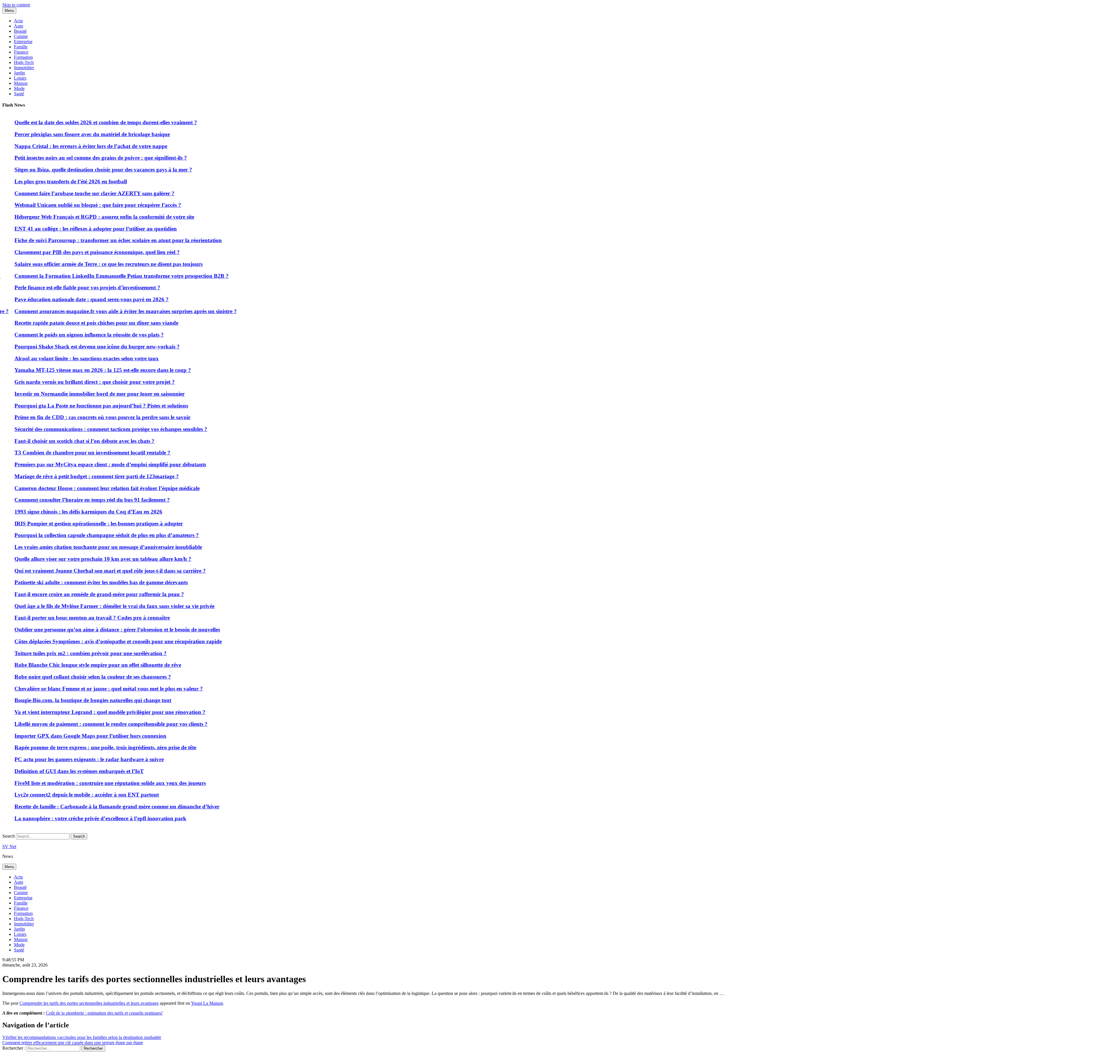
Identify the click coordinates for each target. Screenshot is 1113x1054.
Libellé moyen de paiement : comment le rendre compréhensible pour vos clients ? (311, 724)
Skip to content (16, 4)
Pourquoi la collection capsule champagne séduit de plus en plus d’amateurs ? (307, 535)
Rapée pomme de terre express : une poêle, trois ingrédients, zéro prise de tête (306, 747)
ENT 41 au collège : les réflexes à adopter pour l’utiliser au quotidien (296, 229)
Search (8, 836)
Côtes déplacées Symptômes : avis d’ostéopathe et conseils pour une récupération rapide (318, 641)
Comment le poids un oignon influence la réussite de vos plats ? (289, 335)
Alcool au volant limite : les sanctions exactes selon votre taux (287, 358)
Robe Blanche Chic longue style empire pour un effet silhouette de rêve (298, 665)
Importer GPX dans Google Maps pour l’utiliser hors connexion (291, 736)
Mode (19, 88)
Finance (21, 52)
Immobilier (24, 67)
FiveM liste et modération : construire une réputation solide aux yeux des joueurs (310, 783)
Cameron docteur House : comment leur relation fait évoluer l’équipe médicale (307, 488)
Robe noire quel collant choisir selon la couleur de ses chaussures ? (293, 677)
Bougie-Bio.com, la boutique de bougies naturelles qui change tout (293, 700)
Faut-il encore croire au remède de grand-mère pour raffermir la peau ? (299, 594)
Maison (21, 83)
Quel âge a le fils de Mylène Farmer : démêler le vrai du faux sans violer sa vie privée (315, 606)
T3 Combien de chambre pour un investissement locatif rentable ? (293, 453)
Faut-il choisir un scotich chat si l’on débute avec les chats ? (285, 441)
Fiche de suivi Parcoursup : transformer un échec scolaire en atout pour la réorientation (318, 240)
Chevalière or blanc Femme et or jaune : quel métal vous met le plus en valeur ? (309, 689)
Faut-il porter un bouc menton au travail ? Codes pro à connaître (292, 618)
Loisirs (20, 78)
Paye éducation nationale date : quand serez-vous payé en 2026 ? (292, 299)
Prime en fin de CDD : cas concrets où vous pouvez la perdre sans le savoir (303, 417)
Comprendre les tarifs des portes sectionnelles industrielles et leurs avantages (89, 1003)
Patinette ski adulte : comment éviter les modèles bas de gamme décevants (301, 582)
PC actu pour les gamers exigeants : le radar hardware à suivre (289, 759)
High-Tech (24, 62)
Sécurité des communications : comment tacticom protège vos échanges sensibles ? (311, 429)
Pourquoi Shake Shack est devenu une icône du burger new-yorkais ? (297, 347)
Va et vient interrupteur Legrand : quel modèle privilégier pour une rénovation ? (310, 712)
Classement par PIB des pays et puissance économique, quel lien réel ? (297, 252)
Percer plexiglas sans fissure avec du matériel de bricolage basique (292, 134)
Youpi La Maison (207, 1003)
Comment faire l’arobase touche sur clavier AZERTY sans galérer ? (295, 193)
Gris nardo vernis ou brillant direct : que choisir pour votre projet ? (295, 382)
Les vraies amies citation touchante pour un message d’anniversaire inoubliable (308, 547)
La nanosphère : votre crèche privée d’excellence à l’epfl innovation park (301, 818)
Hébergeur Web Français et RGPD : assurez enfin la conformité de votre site (304, 217)
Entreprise (23, 41)
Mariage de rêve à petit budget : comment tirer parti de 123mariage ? (297, 476)
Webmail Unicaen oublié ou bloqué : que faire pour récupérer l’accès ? (298, 205)
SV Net (9, 846)
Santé (19, 93)
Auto (18, 25)
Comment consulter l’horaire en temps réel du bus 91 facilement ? (292, 500)
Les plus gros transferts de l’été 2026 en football (271, 181)
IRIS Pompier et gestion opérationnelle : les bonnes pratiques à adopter (299, 523)
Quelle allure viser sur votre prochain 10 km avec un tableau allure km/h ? (303, 559)
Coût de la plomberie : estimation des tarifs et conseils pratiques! (104, 1013)
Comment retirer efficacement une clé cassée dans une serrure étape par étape (72, 1042)
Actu (18, 20)
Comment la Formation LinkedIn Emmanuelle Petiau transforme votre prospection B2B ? (322, 276)
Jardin (19, 72)
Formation (23, 57)
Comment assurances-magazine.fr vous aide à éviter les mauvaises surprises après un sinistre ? (326, 311)
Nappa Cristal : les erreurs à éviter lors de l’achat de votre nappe (291, 146)
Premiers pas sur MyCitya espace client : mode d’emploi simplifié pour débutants (310, 464)
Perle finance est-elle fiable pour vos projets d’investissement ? (288, 287)
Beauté (20, 31)
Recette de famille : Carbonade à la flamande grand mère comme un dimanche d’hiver (317, 806)
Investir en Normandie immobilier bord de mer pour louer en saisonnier (300, 394)
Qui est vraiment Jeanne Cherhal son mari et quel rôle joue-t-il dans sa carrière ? (310, 571)
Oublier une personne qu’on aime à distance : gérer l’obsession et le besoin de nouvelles (317, 629)
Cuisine (21, 36)
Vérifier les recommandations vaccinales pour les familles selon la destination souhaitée (81, 1037)
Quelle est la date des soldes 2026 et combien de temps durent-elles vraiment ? (306, 122)
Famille (21, 46)
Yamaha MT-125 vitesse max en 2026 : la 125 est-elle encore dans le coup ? (303, 370)
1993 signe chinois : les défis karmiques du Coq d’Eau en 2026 (289, 512)
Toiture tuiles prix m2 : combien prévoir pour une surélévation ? (291, 653)
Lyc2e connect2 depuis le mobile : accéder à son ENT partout (287, 795)
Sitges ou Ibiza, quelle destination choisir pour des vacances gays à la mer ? (303, 170)
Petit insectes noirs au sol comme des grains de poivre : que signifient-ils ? (301, 158)
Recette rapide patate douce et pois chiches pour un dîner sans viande (297, 323)
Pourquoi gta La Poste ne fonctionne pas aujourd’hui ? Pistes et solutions (301, 406)
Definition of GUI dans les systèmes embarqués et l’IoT (279, 771)
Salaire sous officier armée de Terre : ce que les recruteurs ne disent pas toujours (309, 264)
